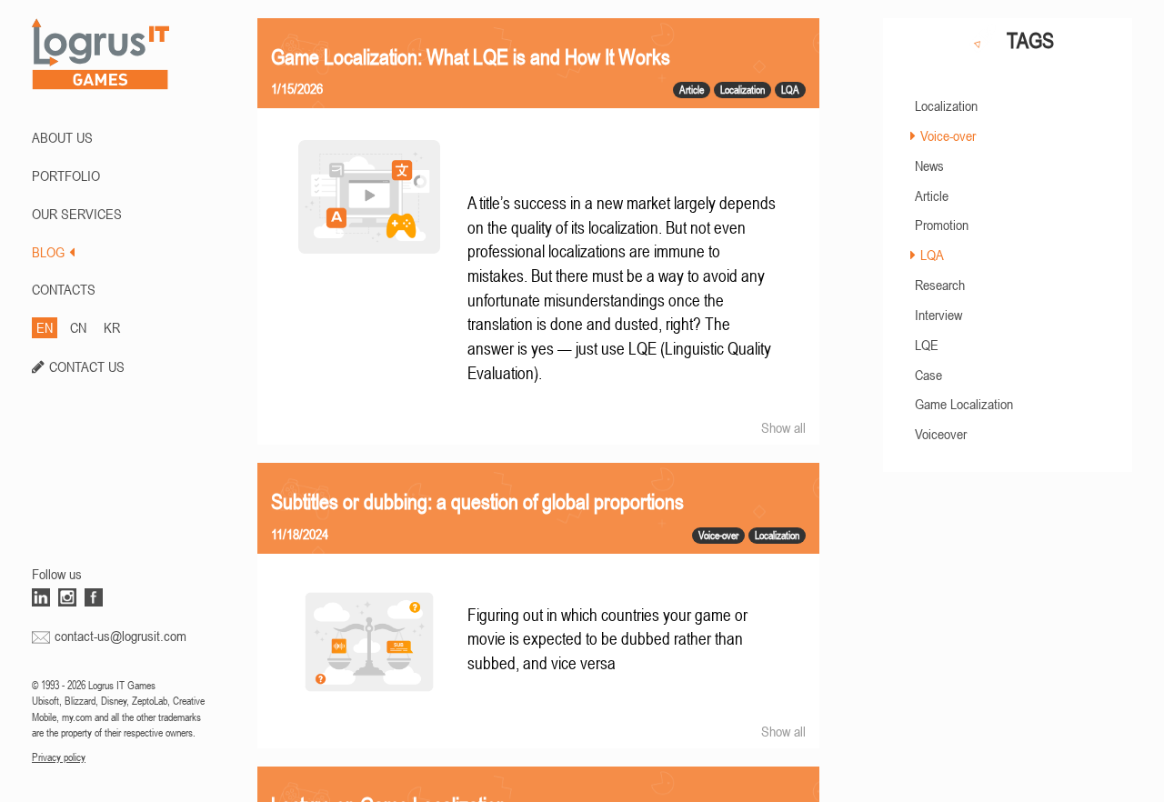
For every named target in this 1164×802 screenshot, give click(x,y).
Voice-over (948, 135)
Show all (783, 427)
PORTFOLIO (66, 175)
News (929, 165)
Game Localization (964, 404)
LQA (932, 254)
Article (931, 195)
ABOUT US (62, 137)
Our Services (77, 214)
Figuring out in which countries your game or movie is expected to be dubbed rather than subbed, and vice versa (607, 639)
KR (112, 327)
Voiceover (941, 434)
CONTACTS (63, 289)
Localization (946, 105)
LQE (926, 344)
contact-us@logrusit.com (120, 635)
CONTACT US (87, 366)
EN (44, 327)
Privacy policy (58, 757)
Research (940, 284)
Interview (938, 314)
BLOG (48, 252)
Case (928, 374)
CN (78, 327)
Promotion (941, 224)
